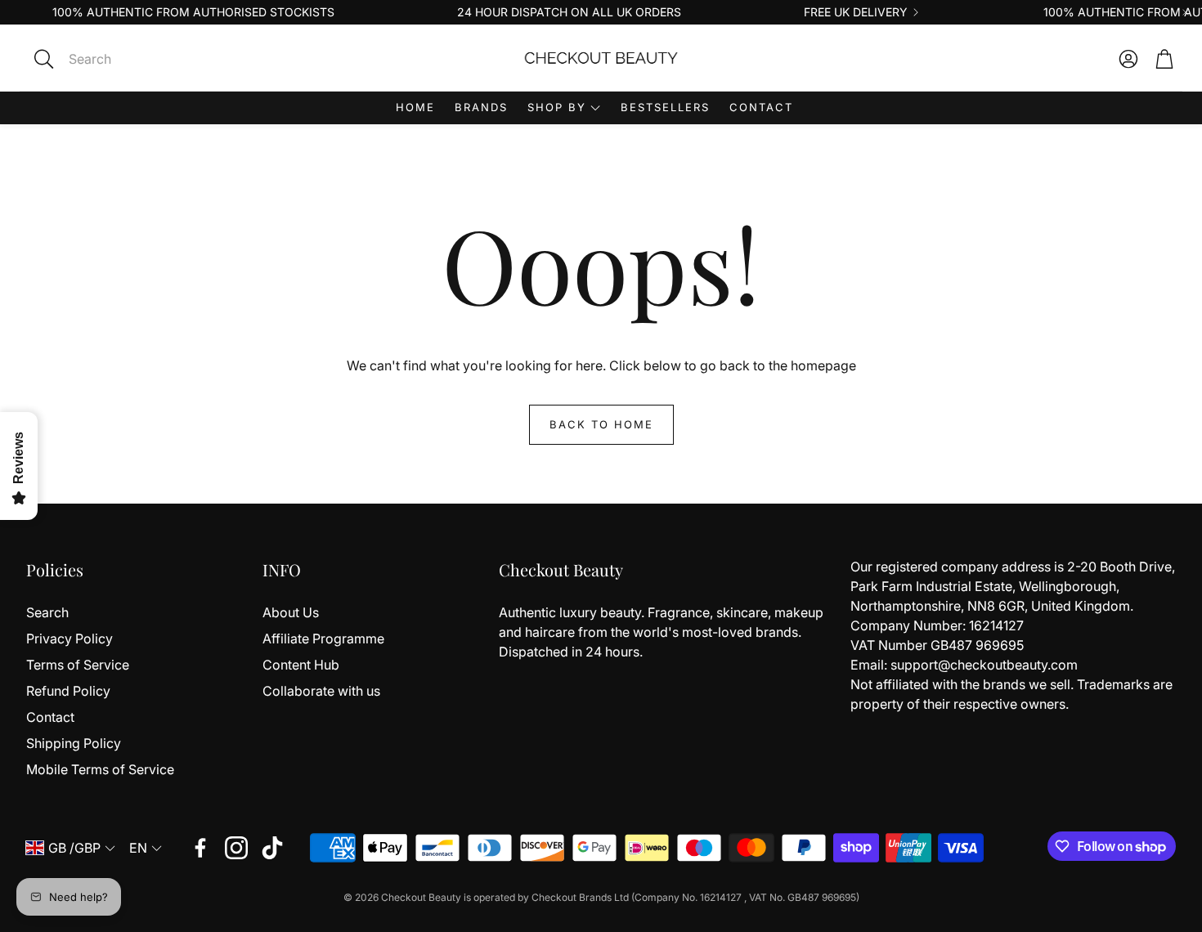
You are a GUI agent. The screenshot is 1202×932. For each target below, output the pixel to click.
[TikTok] (272, 847)
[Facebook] (200, 847)
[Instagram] (236, 847)
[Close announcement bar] (1185, 12)
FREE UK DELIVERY (856, 12)
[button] (155, 58)
